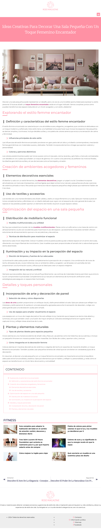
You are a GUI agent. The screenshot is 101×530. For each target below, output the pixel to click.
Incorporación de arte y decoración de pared (27, 406)
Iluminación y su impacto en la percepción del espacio (31, 400)
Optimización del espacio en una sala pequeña (27, 393)
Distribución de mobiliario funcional (24, 397)
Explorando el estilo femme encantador (24, 378)
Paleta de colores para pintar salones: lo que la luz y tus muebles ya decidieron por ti (82, 428)
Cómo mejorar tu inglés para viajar (33, 453)
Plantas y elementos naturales (22, 409)
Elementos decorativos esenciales (23, 387)
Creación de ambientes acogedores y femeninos (27, 384)
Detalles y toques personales (20, 403)
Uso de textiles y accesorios (21, 390)
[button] (98, 14)
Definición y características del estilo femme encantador (31, 381)
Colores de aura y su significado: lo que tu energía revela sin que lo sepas (82, 442)
